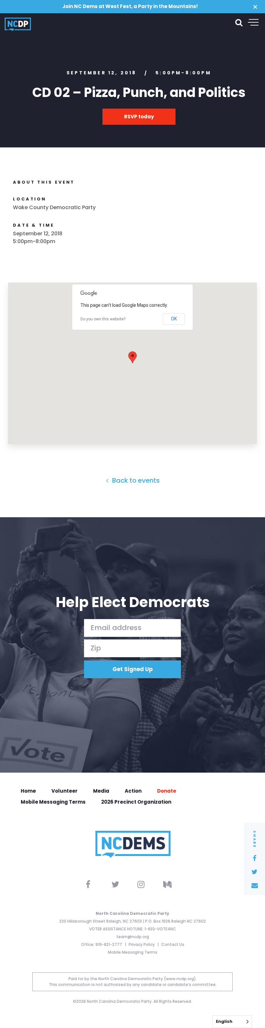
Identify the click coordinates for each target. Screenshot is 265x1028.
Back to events (135, 480)
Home (28, 790)
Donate (166, 790)
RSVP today (139, 116)
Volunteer (64, 790)
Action (133, 790)
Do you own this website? (102, 319)
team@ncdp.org (132, 936)
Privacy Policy (142, 944)
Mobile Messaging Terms (53, 801)
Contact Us (172, 944)
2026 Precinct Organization (136, 801)
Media (101, 790)
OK (174, 318)
